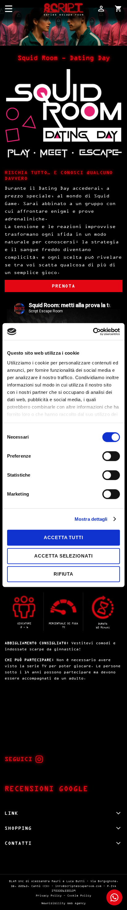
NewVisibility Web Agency (63, 903)
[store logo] (63, 9)
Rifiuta (63, 574)
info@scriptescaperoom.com (78, 886)
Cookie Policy (79, 895)
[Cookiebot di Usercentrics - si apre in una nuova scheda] (93, 332)
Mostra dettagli (91, 519)
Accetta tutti (63, 537)
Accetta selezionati (63, 555)
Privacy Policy (49, 895)
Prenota (64, 285)
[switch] (111, 457)
